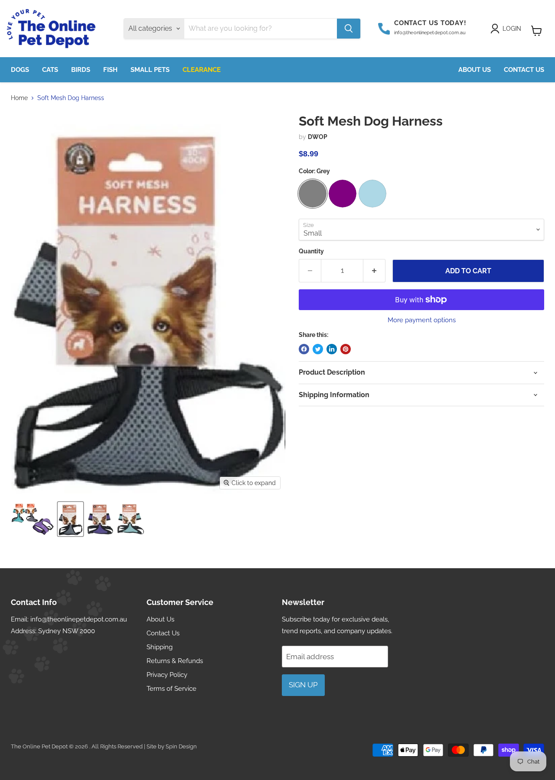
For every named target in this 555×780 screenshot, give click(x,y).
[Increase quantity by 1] (374, 270)
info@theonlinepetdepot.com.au (78, 619)
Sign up (303, 684)
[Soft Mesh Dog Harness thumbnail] (32, 519)
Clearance (202, 70)
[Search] (348, 29)
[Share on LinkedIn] (331, 349)
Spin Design (181, 746)
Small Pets (150, 70)
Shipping (160, 647)
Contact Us (524, 70)
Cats (50, 70)
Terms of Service (171, 689)
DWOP (317, 136)
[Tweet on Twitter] (318, 349)
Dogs (20, 70)
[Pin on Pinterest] (345, 349)
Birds (80, 70)
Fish (110, 70)
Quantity (311, 251)
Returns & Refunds (175, 661)
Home (19, 97)
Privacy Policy (167, 675)
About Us (474, 70)
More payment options (422, 320)
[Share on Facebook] (304, 349)
